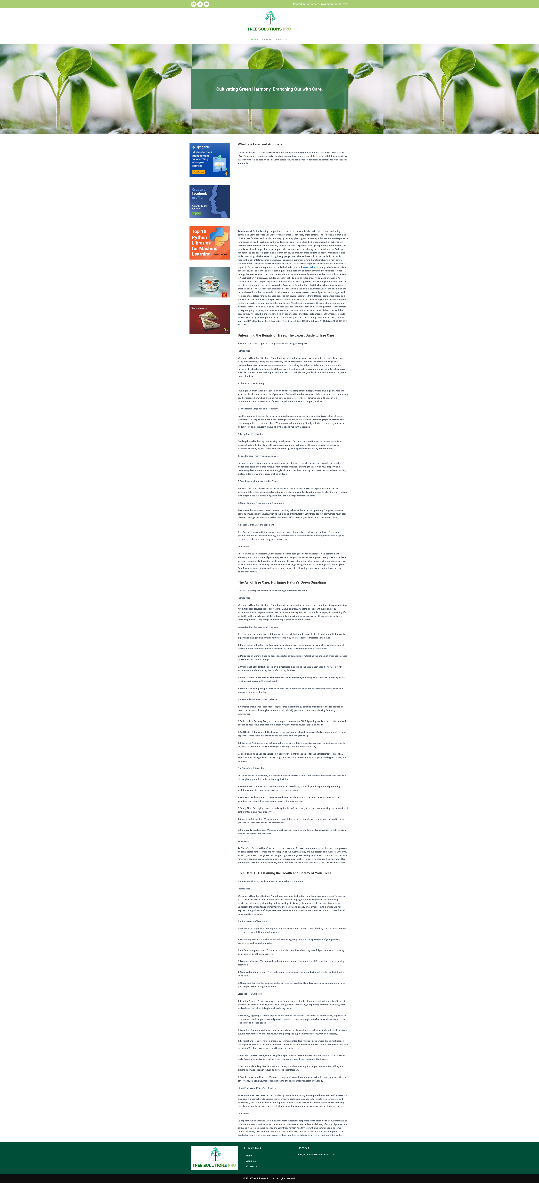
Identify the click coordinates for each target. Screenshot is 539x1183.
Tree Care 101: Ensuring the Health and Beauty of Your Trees (285, 873)
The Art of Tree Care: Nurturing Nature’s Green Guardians (282, 582)
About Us (267, 39)
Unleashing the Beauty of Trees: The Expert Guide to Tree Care (286, 335)
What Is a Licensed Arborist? (260, 144)
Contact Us (282, 39)
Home (254, 39)
